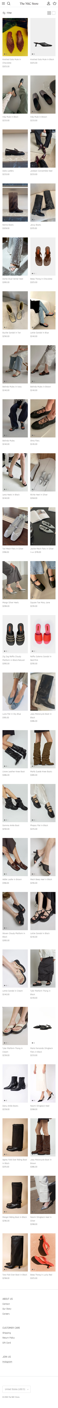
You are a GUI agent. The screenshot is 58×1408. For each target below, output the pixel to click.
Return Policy (8, 1337)
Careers (6, 1313)
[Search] (10, 3)
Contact (6, 1304)
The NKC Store (14, 1397)
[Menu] (3, 3)
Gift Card (6, 1342)
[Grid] (49, 13)
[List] (54, 13)
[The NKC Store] (29, 3)
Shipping (6, 1332)
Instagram (7, 1361)
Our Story (6, 1308)
